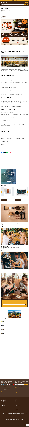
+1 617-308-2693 (16, 416)
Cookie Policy (13, 425)
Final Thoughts (3, 17)
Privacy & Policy (9, 425)
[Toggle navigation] (1, 2)
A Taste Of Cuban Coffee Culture (6, 11)
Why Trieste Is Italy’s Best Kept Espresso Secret (9, 332)
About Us (16, 399)
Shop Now (27, 2)
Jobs (15, 400)
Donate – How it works (17, 409)
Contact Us (16, 410)
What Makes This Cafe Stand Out (6, 10)
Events (15, 402)
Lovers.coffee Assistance (3, 399)
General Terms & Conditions (5, 425)
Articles (16, 401)
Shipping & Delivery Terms (20, 425)
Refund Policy (16, 425)
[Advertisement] (14, 48)
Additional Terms (25, 425)
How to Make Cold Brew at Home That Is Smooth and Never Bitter (12, 328)
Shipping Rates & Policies (3, 402)
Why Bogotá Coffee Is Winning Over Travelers (9, 324)
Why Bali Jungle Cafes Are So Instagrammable (6, 318)
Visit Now (2, 224)
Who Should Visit (4, 16)
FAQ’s (1, 409)
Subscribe (26, 384)
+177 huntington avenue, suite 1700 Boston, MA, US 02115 (16, 419)
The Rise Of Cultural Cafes (5, 15)
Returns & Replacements (3, 400)
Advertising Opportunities (3, 401)
